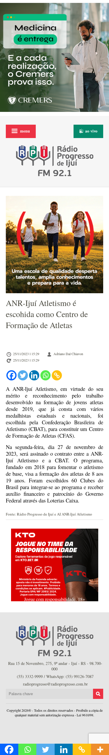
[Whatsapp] (45, 375)
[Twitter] (23, 375)
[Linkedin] (34, 375)
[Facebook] (11, 375)
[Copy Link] (57, 375)
